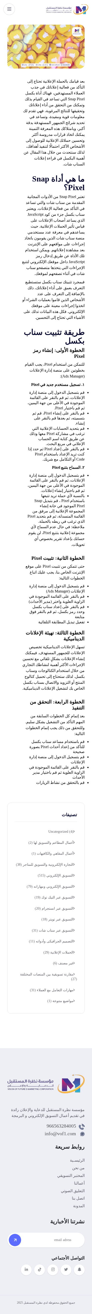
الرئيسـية (77, 1160)
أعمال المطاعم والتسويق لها (50, 843)
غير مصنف (63, 963)
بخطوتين (78, 370)
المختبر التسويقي (71, 1175)
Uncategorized (60, 831)
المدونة (79, 1206)
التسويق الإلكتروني (55, 875)
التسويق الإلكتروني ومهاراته (50, 886)
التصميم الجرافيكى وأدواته (51, 941)
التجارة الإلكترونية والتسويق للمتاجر (44, 864)
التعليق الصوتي (73, 1191)
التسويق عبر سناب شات (52, 930)
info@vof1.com (60, 1133)
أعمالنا (79, 1183)
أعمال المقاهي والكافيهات (52, 853)
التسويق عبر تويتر (57, 919)
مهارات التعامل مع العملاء (51, 990)
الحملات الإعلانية (58, 952)
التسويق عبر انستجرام (54, 908)
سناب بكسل (75, 214)
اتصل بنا (78, 1198)
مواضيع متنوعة (60, 1001)
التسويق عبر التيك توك (54, 897)
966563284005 (61, 1126)
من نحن (78, 1168)
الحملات (60, 226)
